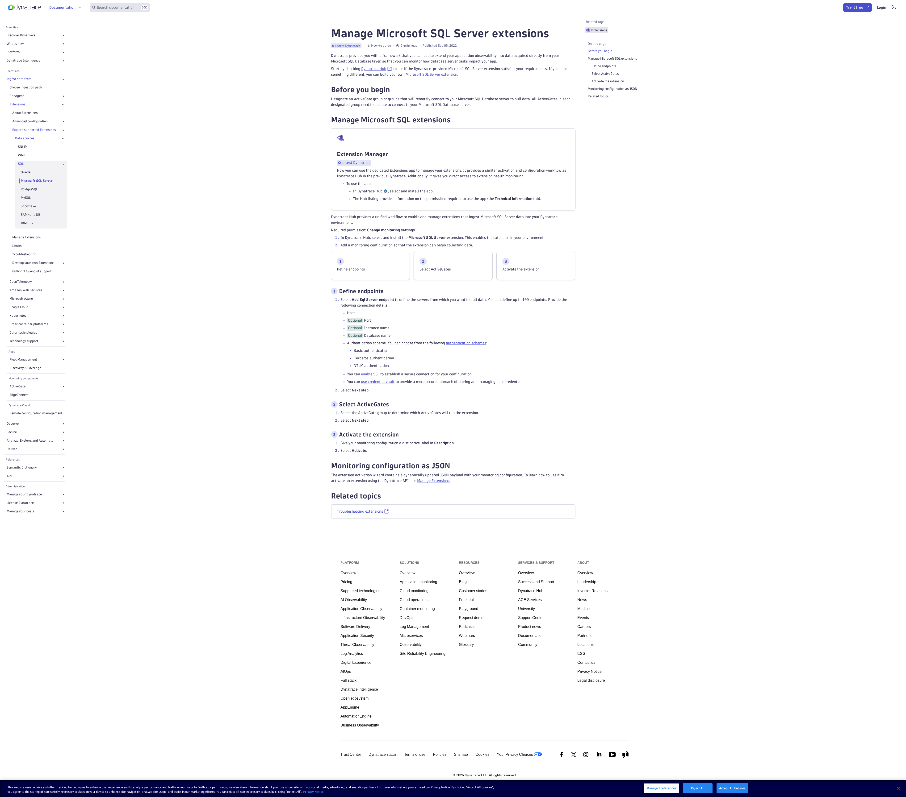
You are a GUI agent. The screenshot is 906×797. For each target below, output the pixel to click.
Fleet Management (23, 359)
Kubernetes (17, 315)
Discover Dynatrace (21, 35)
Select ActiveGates (605, 73)
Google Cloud (18, 307)
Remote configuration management (35, 413)
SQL (21, 164)
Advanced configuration (30, 121)
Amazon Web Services (25, 290)
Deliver (12, 449)
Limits (17, 246)
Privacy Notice (313, 791)
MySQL (26, 197)
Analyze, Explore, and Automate (30, 440)
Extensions (17, 104)
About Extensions (25, 113)
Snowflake (28, 206)
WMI (21, 155)
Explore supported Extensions (34, 130)
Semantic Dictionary (22, 467)
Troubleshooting (24, 254)
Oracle (25, 172)
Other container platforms (28, 324)
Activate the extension (607, 81)
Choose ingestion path (25, 87)
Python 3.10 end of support (31, 271)
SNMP (22, 147)
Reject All (698, 788)
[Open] (63, 35)
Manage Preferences (661, 788)
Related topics (598, 96)
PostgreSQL (29, 189)
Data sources (24, 138)
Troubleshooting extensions (360, 511)
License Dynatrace (20, 502)
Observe (13, 423)
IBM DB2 (27, 223)
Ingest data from (19, 79)
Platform (13, 52)
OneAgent (16, 96)
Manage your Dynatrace (24, 494)
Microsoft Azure (21, 298)
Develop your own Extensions (33, 263)
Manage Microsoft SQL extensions (612, 58)
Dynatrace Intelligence (23, 60)
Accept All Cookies (732, 788)
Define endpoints (603, 66)
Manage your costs (20, 511)
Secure (12, 432)
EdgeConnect (19, 394)
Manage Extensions (26, 237)
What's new (15, 43)
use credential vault (377, 381)
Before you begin (600, 51)
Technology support (23, 341)
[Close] (63, 79)
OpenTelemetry (20, 281)
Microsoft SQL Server (37, 181)
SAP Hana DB (30, 214)
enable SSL (370, 374)
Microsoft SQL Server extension (431, 74)
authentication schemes (466, 343)
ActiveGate (17, 386)
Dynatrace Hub (373, 69)
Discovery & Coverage (25, 367)
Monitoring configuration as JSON (612, 88)
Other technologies (23, 332)
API (9, 475)
